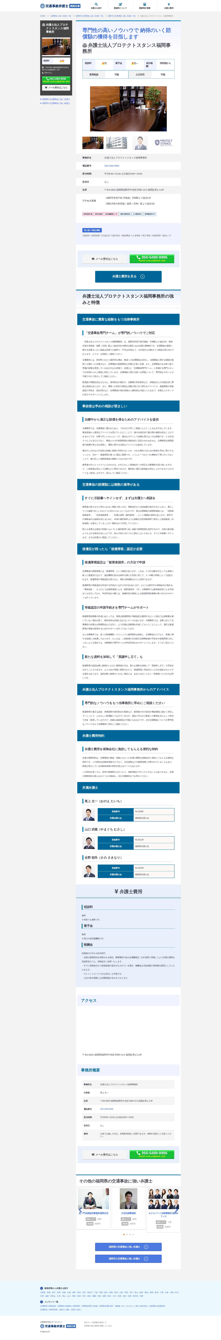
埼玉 (84, 1292)
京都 (171, 1292)
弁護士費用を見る (124, 276)
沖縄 (141, 1296)
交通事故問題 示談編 (89, 1306)
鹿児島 (135, 1296)
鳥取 (74, 1296)
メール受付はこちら (107, 258)
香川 (84, 1296)
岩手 (54, 1292)
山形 (69, 1292)
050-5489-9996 (111, 166)
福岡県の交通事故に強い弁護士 (124, 1247)
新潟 (116, 1292)
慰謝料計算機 (144, 8)
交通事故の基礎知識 (48, 1306)
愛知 (146, 1292)
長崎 (129, 1296)
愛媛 (94, 1296)
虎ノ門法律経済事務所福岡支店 (93, 1213)
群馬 (111, 1292)
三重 (161, 1292)
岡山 (64, 1296)
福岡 (104, 1296)
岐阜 (156, 1292)
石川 (131, 1292)
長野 (126, 1292)
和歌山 (53, 1296)
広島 (58, 1296)
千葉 (96, 1292)
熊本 (109, 1296)
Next (176, 1209)
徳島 (89, 1296)
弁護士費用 (169, 8)
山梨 (121, 1292)
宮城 (64, 1292)
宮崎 (119, 1296)
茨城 (101, 1292)
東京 (79, 1292)
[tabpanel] (128, 108)
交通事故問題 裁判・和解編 (109, 1306)
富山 (136, 1292)
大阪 (166, 1292)
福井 (141, 1292)
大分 (114, 1296)
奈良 (176, 1292)
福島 (74, 1292)
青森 (48, 1292)
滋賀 (47, 1296)
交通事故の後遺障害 (157, 1306)
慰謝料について (120, 8)
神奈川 (90, 1292)
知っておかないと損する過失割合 (135, 1306)
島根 (79, 1296)
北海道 (42, 1292)
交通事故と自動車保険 (48, 1309)
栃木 (106, 1292)
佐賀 (124, 1296)
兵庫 (42, 1296)
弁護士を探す (96, 8)
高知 (99, 1296)
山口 (69, 1296)
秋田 (58, 1292)
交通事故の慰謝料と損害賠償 (68, 1306)
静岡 (151, 1292)
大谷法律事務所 (128, 1213)
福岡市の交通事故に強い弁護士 (124, 1258)
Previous (80, 1209)
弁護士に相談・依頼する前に (70, 1309)
